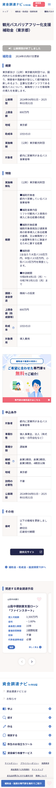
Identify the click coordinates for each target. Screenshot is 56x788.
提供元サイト (26, 552)
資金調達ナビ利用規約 (20, 769)
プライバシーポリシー (29, 763)
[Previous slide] (22, 661)
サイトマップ (37, 769)
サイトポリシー (11, 763)
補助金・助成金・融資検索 (26, 11)
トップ (5, 11)
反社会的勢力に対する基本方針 (20, 775)
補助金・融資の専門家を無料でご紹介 (23, 783)
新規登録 (38, 4)
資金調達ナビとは (16, 691)
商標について (41, 775)
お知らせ (11, 699)
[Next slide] (32, 661)
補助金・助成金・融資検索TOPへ (27, 567)
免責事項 (45, 763)
